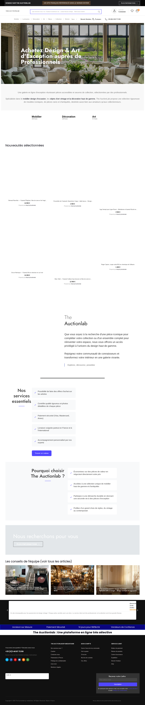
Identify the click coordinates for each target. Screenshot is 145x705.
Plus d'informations (128, 3)
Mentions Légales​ (56, 667)
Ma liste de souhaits (87, 657)
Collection (59, 19)
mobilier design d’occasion (34, 99)
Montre (67, 19)
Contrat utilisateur (133, 688)
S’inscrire (83, 654)
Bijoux (50, 19)
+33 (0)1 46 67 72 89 (114, 19)
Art (44, 19)
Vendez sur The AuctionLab (17, 3)
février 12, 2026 (118, 593)
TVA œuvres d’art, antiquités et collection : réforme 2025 (71, 590)
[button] (7, 610)
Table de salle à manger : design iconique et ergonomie (118, 591)
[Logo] (12, 10)
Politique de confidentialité (58, 661)
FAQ (112, 664)
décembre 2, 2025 (73, 593)
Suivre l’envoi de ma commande (90, 648)
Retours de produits (116, 651)
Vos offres (84, 661)
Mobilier (16, 19)
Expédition (114, 657)
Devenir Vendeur (86, 19)
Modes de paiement (117, 648)
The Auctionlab (16, 593)
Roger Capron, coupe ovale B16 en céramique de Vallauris (118, 264)
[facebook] (11, 659)
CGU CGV (54, 664)
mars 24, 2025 (26, 593)
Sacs (73, 19)
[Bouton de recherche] (99, 11)
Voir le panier (84, 651)
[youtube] (19, 659)
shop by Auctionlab (31, 205)
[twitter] (7, 659)
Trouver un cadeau (42, 453)
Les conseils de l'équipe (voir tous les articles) (38, 561)
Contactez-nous (55, 654)
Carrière (53, 651)
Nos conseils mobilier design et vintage (67, 587)
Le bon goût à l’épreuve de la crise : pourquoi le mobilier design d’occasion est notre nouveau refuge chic (26, 589)
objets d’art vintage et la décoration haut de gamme (72, 99)
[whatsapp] (27, 659)
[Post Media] (27, 580)
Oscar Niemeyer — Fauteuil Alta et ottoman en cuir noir (27, 272)
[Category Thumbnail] (42, 125)
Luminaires (25, 19)
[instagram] (15, 659)
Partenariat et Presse (57, 657)
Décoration (36, 19)
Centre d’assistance (117, 654)
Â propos (98, 19)
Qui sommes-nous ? (56, 648)
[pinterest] (23, 659)
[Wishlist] (132, 10)
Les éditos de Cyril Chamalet (18, 585)
